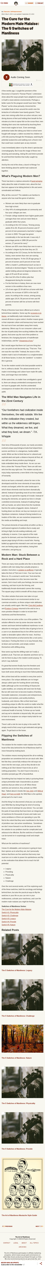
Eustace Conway (11, 608)
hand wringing (36, 181)
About (24, 1243)
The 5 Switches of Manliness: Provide (17, 1149)
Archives (22, 1247)
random (30, 3)
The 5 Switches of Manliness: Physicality (18, 1103)
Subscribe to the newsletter (12, 1265)
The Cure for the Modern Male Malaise (16, 909)
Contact (6, 1243)
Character (6, 11)
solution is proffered (25, 570)
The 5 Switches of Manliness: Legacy (17, 970)
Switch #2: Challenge (10, 916)
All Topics (34, 1243)
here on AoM (15, 794)
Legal (15, 1243)
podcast (40, 3)
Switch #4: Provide (9, 922)
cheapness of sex (26, 341)
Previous (8, 1226)
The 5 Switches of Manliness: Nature (17, 1058)
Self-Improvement (16, 11)
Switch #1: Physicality (10, 912)
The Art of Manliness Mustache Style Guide (19, 1215)
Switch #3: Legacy (9, 919)
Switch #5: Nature (8, 925)
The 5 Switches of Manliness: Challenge (18, 1016)
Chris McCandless (35, 605)
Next (38, 1226)
